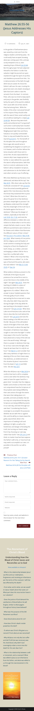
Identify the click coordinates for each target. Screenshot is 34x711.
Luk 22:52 (26, 186)
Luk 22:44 (24, 65)
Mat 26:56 (24, 372)
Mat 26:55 (7, 183)
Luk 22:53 (16, 317)
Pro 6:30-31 (18, 236)
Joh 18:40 (7, 238)
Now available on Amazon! (17, 567)
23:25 (5, 267)
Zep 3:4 (12, 267)
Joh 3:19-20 (18, 309)
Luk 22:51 (12, 139)
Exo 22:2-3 (9, 236)
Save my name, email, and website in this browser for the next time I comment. (16, 517)
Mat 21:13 (22, 265)
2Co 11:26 (14, 217)
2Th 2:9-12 (23, 435)
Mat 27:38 (25, 236)
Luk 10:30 (7, 217)
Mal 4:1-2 (14, 351)
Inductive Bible (17, 10)
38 (27, 265)
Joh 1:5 (18, 364)
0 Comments (11, 44)
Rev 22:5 (16, 367)
